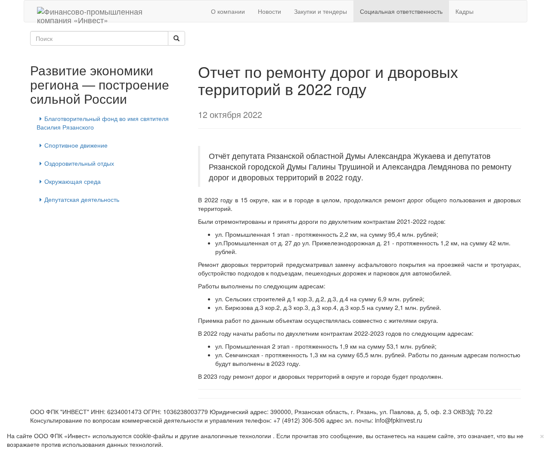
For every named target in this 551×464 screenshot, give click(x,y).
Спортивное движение (76, 145)
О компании (228, 11)
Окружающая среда (72, 181)
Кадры (464, 11)
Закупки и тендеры (320, 11)
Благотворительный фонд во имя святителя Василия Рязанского (103, 122)
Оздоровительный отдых (79, 163)
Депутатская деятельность (81, 199)
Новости (269, 11)
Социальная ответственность (401, 11)
